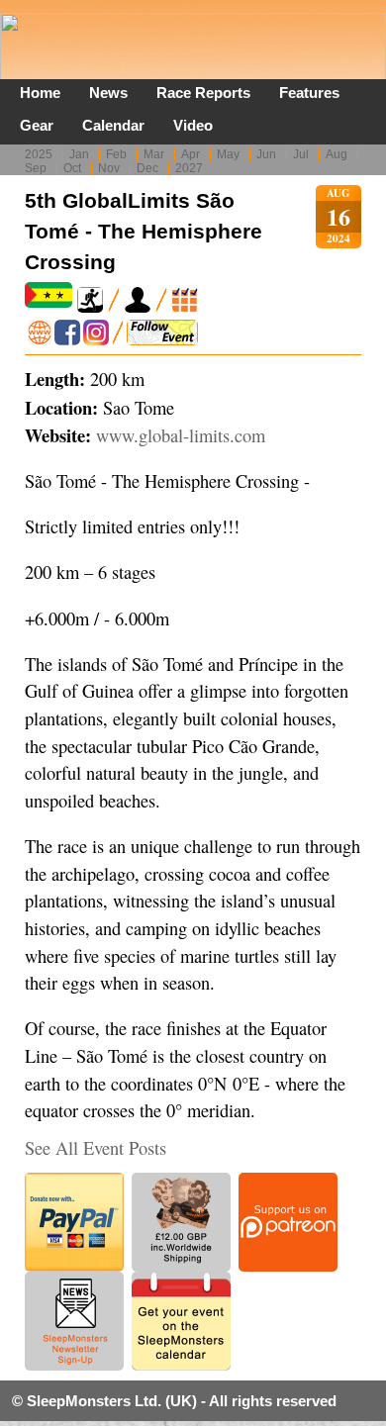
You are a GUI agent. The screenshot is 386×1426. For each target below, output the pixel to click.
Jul (301, 154)
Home (40, 92)
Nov (109, 168)
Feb (116, 154)
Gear (36, 125)
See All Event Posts (95, 1148)
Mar (154, 154)
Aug (336, 154)
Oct (72, 168)
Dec (147, 168)
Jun (266, 154)
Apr (190, 154)
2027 (189, 168)
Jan (79, 154)
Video (193, 125)
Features (309, 92)
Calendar (113, 125)
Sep (36, 168)
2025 (38, 154)
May (228, 154)
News (108, 92)
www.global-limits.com (180, 435)
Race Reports (203, 92)
